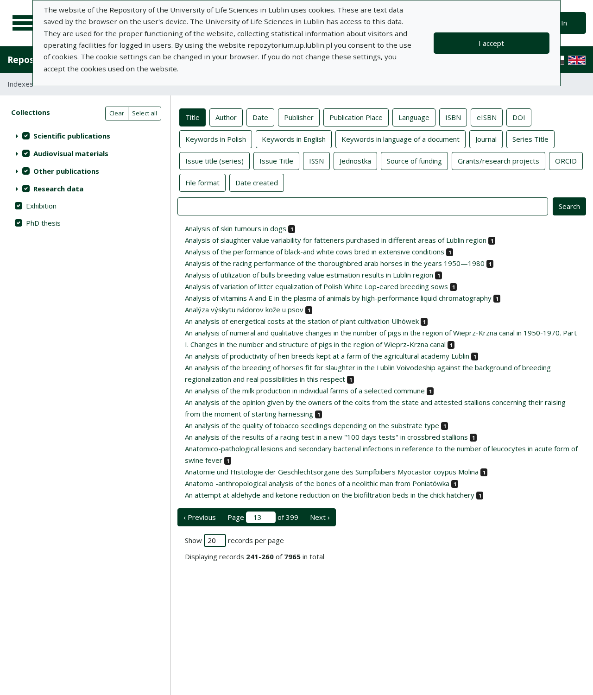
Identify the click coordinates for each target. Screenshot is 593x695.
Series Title (530, 139)
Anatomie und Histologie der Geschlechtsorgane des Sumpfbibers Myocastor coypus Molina (332, 471)
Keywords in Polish (215, 139)
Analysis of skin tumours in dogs (235, 228)
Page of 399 (262, 517)
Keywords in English (294, 139)
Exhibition (41, 205)
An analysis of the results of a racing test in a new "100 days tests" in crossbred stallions (326, 437)
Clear (116, 113)
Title (192, 117)
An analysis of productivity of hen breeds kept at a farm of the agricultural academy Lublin (327, 355)
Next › (320, 517)
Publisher (299, 117)
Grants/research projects (498, 160)
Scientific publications (71, 135)
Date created (256, 182)
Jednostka (355, 160)
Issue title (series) (214, 160)
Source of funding (414, 160)
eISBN (487, 117)
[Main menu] (24, 23)
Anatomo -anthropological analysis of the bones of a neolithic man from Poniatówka (317, 483)
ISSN (316, 160)
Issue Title (276, 160)
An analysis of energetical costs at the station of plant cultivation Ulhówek (302, 321)
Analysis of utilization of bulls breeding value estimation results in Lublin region (309, 274)
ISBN (453, 117)
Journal (486, 139)
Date (260, 117)
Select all (144, 113)
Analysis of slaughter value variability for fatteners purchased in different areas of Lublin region (335, 240)
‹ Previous (199, 517)
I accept (491, 43)
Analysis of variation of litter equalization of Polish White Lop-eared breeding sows (316, 286)
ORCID (566, 160)
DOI (518, 117)
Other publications (66, 171)
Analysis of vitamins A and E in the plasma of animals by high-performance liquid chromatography (338, 298)
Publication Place (356, 117)
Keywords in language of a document (400, 139)
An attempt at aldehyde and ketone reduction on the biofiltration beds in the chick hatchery (329, 494)
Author (226, 117)
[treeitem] (85, 136)
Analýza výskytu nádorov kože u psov (244, 309)
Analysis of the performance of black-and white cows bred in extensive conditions (314, 251)
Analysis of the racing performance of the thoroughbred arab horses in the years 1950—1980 (335, 263)
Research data (58, 188)
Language (413, 117)
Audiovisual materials (70, 153)
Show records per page (234, 540)
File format (202, 182)
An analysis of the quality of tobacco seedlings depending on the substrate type (312, 425)
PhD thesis (43, 222)
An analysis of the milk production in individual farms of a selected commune (305, 390)
